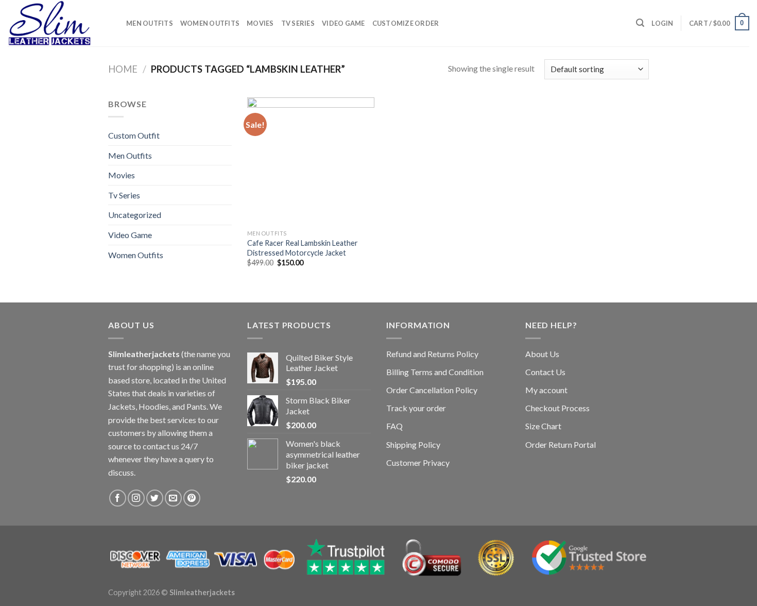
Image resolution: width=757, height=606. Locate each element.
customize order (405, 23)
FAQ (394, 426)
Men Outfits (149, 23)
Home (122, 69)
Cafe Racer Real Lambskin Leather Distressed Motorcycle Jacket (302, 248)
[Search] (640, 23)
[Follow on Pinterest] (191, 498)
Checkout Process (557, 408)
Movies (260, 23)
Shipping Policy (413, 444)
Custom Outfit (134, 135)
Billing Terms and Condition (435, 372)
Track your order (416, 408)
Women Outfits (209, 23)
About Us (542, 354)
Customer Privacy (418, 462)
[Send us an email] (173, 498)
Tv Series (298, 23)
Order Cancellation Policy (431, 390)
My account (546, 390)
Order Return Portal (560, 444)
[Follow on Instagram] (136, 498)
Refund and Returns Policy (432, 354)
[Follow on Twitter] (154, 498)
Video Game (343, 23)
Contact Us (545, 372)
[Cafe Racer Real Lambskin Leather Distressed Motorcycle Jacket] (310, 161)
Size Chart (543, 426)
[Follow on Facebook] (117, 498)
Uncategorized (134, 215)
